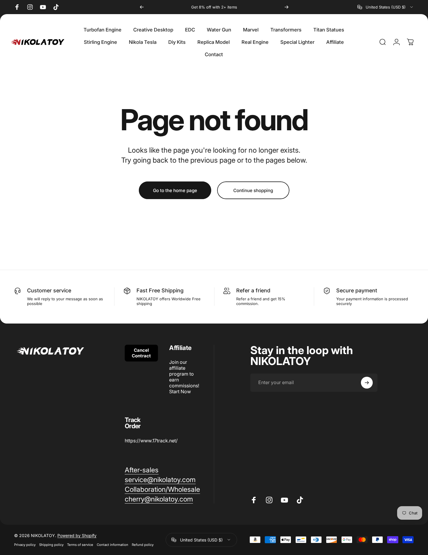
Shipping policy (51, 545)
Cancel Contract (141, 353)
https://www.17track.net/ (151, 441)
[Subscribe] (367, 383)
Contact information (112, 545)
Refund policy (143, 545)
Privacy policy (25, 545)
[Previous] (141, 7)
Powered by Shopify (76, 535)
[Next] (286, 7)
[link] (142, 470)
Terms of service (80, 545)
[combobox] (385, 7)
